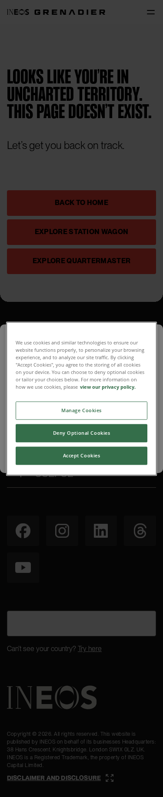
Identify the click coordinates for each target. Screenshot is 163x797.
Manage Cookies (81, 410)
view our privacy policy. (108, 387)
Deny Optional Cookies (81, 433)
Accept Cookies (81, 455)
